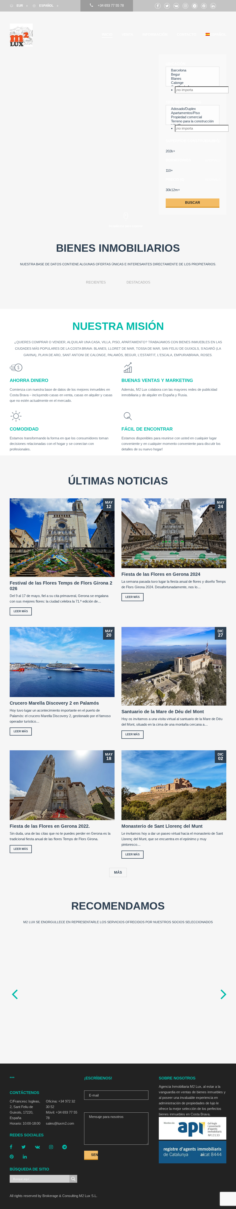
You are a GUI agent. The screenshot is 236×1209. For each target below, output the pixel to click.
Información (155, 34)
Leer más (21, 611)
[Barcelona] (193, 70)
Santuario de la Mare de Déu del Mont (162, 711)
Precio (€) (175, 179)
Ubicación (176, 64)
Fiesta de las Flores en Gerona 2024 (160, 574)
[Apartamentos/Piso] (193, 113)
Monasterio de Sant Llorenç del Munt (162, 826)
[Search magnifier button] (73, 1179)
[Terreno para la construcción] (193, 121)
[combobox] (192, 89)
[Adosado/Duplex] (193, 109)
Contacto (186, 34)
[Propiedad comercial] (193, 117)
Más (118, 872)
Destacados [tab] (138, 282)
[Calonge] (193, 83)
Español (46, 5)
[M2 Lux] (21, 35)
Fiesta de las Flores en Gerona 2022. (50, 826)
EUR (20, 5)
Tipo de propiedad (183, 102)
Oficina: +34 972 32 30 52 (60, 1104)
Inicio (107, 34)
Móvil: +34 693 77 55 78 (61, 1115)
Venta (127, 34)
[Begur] (193, 74)
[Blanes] (193, 79)
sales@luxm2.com (60, 1123)
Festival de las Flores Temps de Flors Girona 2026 (61, 585)
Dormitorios (178, 160)
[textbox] (202, 89)
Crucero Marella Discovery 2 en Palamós (54, 703)
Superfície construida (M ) (192, 140)
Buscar (192, 202)
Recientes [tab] (96, 282)
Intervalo (213, 141)
